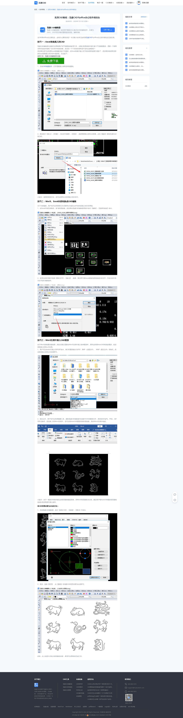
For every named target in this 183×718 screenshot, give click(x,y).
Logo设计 (107, 706)
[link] (62, 9)
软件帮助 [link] (42, 9)
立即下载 (107, 30)
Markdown (69, 706)
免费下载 (52, 61)
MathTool (61, 706)
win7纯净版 (131, 706)
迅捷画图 (53, 706)
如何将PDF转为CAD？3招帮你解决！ (98, 690)
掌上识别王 (77, 706)
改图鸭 (85, 706)
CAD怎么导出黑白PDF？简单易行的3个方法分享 (101, 684)
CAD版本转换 (80, 693)
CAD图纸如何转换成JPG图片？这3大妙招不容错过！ (102, 687)
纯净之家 (115, 706)
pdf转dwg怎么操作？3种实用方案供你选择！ (101, 696)
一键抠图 (100, 706)
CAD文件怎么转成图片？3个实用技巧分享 (99, 693)
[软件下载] (175, 500)
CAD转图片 (79, 687)
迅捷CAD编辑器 (67, 684)
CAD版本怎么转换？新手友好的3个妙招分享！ (101, 699)
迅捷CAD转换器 (67, 687)
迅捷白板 (46, 706)
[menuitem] (63, 3)
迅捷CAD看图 (67, 690)
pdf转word (92, 706)
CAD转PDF (79, 684)
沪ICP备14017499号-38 (79, 715)
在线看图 (79, 696)
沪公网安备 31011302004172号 (98, 715)
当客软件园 (123, 706)
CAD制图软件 (47, 66)
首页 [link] (35, 9)
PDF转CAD (79, 690)
